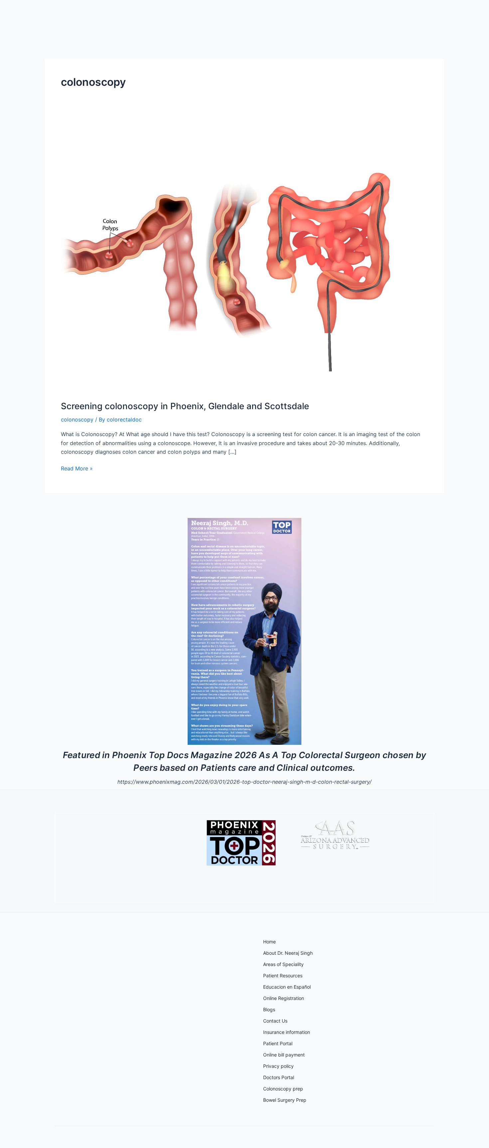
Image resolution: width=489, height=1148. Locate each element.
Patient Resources (282, 975)
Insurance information (286, 1032)
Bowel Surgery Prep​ (284, 1100)
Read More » (77, 468)
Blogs (269, 1009)
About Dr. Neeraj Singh (288, 953)
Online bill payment (284, 1055)
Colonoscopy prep (283, 1088)
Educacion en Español (287, 987)
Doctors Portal (278, 1077)
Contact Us (275, 1021)
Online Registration (283, 998)
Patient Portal (277, 1043)
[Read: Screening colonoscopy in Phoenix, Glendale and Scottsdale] (231, 257)
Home (269, 941)
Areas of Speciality (283, 964)
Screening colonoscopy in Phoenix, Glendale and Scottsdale (185, 406)
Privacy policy (278, 1066)
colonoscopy (77, 419)
